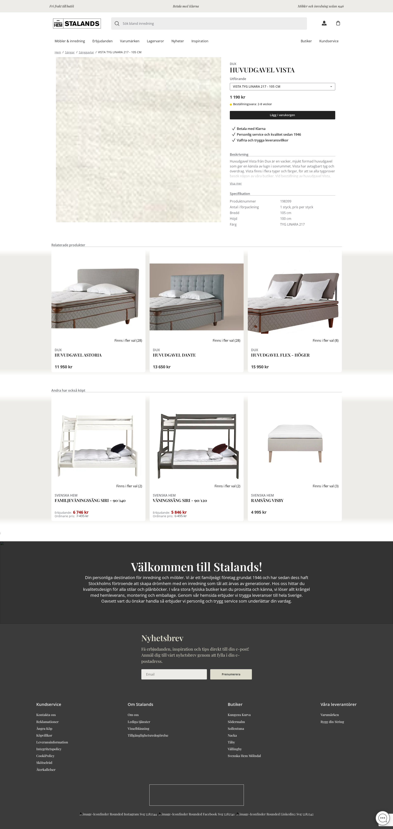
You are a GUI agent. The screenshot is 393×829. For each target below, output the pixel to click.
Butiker (306, 41)
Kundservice (329, 41)
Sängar (70, 52)
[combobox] (215, 23)
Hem (58, 52)
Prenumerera (231, 674)
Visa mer (236, 183)
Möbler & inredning (70, 41)
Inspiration (199, 41)
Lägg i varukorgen (282, 115)
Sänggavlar (86, 52)
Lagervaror (155, 41)
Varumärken (129, 41)
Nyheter (177, 41)
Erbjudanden (102, 41)
